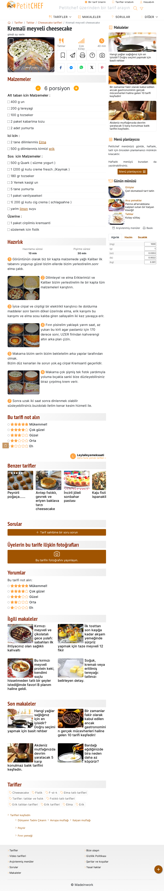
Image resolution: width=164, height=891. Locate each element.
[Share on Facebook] (61, 67)
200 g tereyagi (22, 108)
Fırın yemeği (25, 835)
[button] (11, 54)
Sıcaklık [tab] (142, 237)
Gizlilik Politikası (96, 856)
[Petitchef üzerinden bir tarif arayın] (135, 8)
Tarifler (60, 17)
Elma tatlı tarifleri (75, 792)
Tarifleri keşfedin (20, 815)
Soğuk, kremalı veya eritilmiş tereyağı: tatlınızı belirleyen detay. (81, 670)
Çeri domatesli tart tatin (139, 190)
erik (52, 149)
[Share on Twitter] (92, 67)
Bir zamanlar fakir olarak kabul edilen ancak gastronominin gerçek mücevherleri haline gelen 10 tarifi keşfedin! (82, 723)
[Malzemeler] (5, 445)
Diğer (149, 17)
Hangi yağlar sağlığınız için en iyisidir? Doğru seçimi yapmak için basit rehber (31, 721)
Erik (81, 804)
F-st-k (53, 792)
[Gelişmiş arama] (141, 8)
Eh (31, 446)
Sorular (122, 17)
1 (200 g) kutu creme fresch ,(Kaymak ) (40, 169)
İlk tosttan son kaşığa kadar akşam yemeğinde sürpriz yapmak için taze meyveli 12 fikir (81, 638)
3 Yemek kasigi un (24, 182)
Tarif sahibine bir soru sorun (58, 532)
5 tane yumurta (22, 189)
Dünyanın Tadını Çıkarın (32, 820)
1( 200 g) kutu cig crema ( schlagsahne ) (41, 202)
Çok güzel (37, 430)
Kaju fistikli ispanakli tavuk (104, 495)
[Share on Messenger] (71, 67)
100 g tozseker (22, 115)
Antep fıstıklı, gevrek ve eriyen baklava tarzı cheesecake (47, 501)
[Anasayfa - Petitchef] (9, 22)
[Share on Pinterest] (102, 67)
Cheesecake (20, 792)
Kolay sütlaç (132, 217)
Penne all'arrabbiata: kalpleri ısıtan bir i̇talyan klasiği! (139, 207)
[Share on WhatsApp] (82, 67)
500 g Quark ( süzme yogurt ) (33, 163)
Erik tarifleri (52, 804)
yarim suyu (23, 209)
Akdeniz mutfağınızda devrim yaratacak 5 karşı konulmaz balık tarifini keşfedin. (31, 757)
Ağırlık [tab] (115, 237)
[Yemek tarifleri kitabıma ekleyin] (62, 55)
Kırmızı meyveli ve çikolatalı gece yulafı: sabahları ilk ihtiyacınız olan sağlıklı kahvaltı (30, 638)
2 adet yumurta (22, 128)
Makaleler (91, 17)
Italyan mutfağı (82, 820)
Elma (42, 142)
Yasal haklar (93, 867)
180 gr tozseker (22, 176)
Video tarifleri (17, 856)
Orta (32, 441)
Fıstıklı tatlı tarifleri (62, 798)
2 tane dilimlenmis (28, 142)
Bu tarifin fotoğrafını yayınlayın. (57, 560)
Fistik (38, 792)
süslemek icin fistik (25, 229)
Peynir (21, 828)
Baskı (149, 228)
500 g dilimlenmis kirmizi (33, 149)
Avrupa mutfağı (59, 820)
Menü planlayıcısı (130, 171)
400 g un (18, 102)
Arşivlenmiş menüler (127, 228)
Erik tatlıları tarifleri (25, 804)
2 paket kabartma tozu (28, 121)
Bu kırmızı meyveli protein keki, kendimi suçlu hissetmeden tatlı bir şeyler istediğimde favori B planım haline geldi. (31, 674)
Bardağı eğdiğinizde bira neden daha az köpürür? (94, 753)
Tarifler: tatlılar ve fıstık (27, 798)
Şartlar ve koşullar (97, 861)
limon (24, 209)
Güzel (33, 435)
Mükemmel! (38, 424)
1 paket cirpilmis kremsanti (30, 223)
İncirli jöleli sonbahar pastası (72, 497)
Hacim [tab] (128, 237)
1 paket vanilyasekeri (26, 196)
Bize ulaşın (92, 850)
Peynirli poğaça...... (16, 495)
